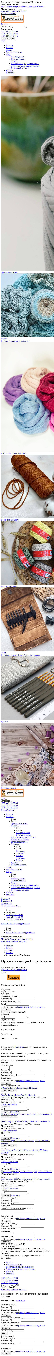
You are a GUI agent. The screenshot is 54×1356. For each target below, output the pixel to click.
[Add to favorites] (2, 1093)
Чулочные (28, 655)
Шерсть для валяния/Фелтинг (13, 453)
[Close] (11, 801)
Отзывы (14, 61)
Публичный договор (20, 68)
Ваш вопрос (6, 1348)
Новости (41, 7)
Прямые (20, 655)
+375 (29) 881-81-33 (9, 805)
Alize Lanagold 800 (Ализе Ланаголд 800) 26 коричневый (25, 1179)
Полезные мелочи (8, 788)
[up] (28, 1017)
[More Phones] (19, 906)
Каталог (9, 47)
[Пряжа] (18, 826)
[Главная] (12, 796)
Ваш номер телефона (10, 1001)
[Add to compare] (5, 1093)
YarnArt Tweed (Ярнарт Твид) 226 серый (18, 1095)
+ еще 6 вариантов (9, 1131)
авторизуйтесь (19, 1047)
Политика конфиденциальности (25, 64)
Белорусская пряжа (9, 586)
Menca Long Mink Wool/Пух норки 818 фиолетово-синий (25, 1121)
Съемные (13, 655)
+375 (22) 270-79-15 (9, 808)
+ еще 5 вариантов (9, 1104)
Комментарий (7, 1216)
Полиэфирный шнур (10, 520)
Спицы (4, 653)
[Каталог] (14, 817)
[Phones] (2, 799)
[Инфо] (12, 872)
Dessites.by (20, 1300)
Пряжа (4, 339)
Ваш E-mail (6, 1078)
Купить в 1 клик (8, 1020)
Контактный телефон (11, 1075)
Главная (4, 7)
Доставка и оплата (14, 52)
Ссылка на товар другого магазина (16, 1208)
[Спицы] (18, 844)
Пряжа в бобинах (22, 341)
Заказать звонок (8, 38)
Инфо (8, 54)
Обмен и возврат (29, 7)
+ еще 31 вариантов (9, 1188)
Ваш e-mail (6, 1206)
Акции (9, 50)
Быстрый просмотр (9, 1090)
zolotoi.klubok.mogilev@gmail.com (20, 932)
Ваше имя (6, 999)
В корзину (6, 1112)
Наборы (36, 655)
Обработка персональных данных (25, 66)
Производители (15, 7)
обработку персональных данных (30, 1007)
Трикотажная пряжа (9, 272)
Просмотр (15, 1112)
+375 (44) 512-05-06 (9, 803)
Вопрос (5, 1070)
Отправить (6, 1009)
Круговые (5, 655)
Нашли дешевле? (18, 1012)
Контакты (10, 73)
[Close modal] (17, 1198)
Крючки (4, 721)
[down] (2, 1017)
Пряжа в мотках (8, 341)
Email (3, 1004)
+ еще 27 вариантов (9, 1162)
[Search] (6, 799)
